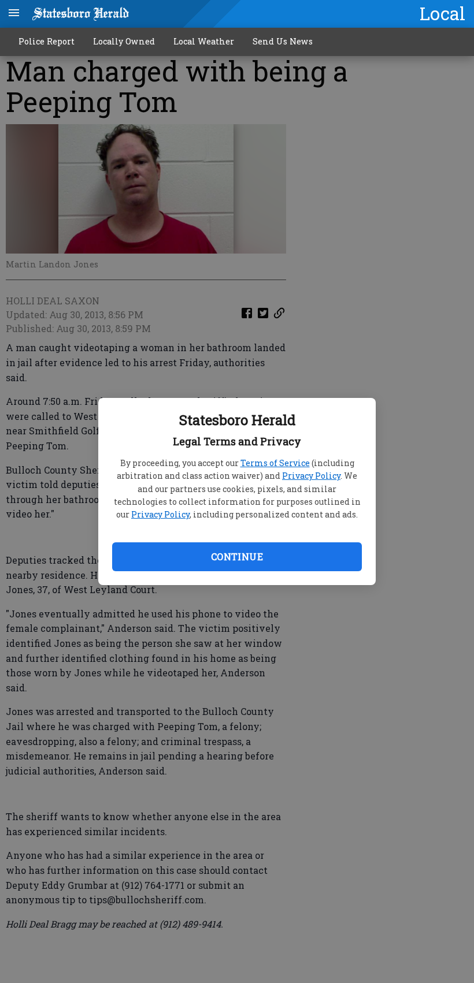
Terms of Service (275, 462)
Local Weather (203, 41)
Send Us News (283, 41)
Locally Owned (124, 41)
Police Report (46, 41)
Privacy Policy (311, 475)
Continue (237, 556)
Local (442, 13)
